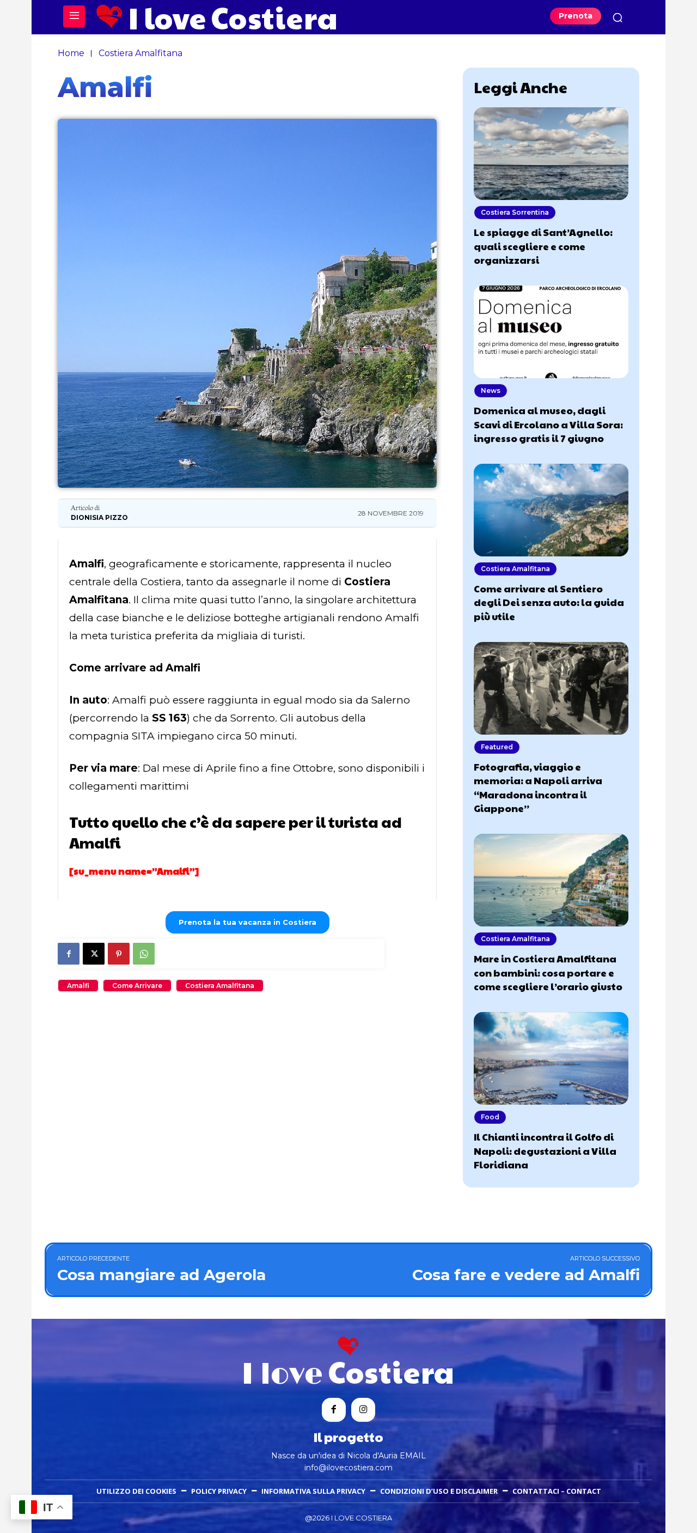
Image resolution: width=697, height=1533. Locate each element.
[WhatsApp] (144, 954)
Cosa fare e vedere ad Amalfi (526, 1274)
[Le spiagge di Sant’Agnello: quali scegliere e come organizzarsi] (551, 153)
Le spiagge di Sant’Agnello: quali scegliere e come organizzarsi (543, 245)
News (490, 390)
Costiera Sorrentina (515, 212)
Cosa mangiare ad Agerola (161, 1274)
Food (490, 1117)
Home (71, 53)
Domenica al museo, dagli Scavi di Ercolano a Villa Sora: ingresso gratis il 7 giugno (548, 423)
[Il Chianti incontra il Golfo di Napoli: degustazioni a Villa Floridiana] (551, 1058)
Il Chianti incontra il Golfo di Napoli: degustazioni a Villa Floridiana (545, 1150)
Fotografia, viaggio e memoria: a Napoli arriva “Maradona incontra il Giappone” (538, 787)
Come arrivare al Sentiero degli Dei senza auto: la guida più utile (549, 601)
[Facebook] (69, 954)
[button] (617, 17)
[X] (94, 954)
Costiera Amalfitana (140, 53)
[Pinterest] (119, 954)
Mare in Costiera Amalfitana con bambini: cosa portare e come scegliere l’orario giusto (548, 972)
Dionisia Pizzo (99, 517)
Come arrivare (137, 985)
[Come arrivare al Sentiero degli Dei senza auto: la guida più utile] (551, 510)
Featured (497, 747)
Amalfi (78, 985)
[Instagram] (363, 1410)
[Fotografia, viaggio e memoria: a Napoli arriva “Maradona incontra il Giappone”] (551, 688)
